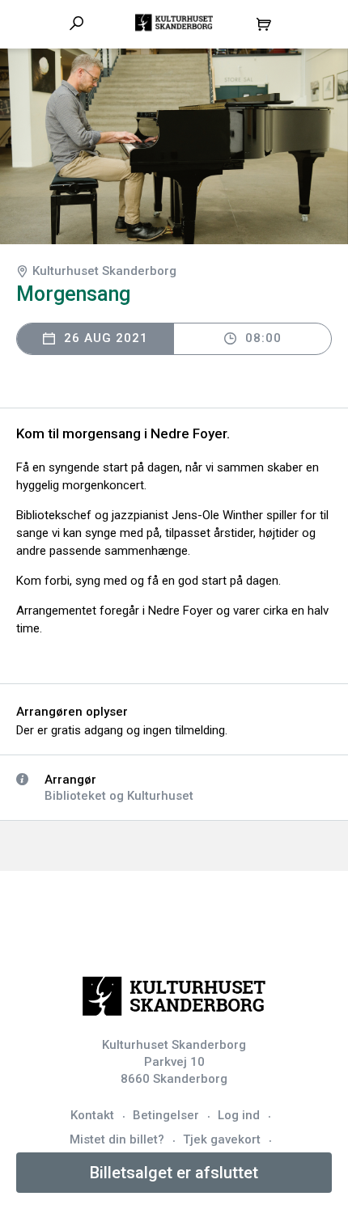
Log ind (239, 1115)
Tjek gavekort (222, 1139)
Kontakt (92, 1115)
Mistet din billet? (117, 1139)
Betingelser (166, 1115)
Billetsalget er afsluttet (174, 1172)
